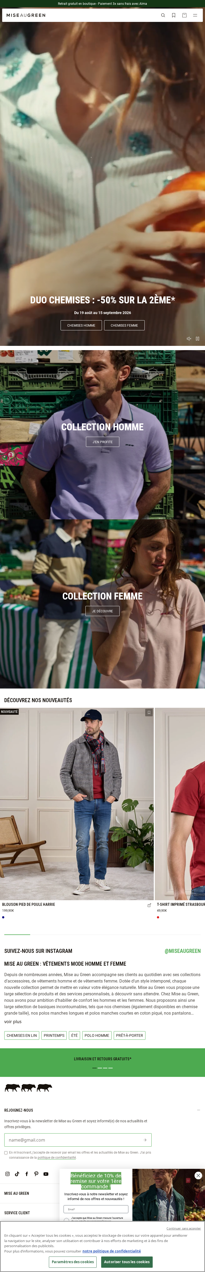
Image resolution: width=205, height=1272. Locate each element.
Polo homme (97, 1035)
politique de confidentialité (57, 1157)
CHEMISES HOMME (81, 325)
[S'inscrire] (145, 1140)
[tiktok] (17, 1174)
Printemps (54, 1035)
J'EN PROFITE (103, 442)
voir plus (13, 1021)
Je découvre (102, 611)
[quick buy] (149, 905)
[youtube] (46, 1174)
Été (74, 1035)
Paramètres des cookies (73, 1261)
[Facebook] (26, 1174)
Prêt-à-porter (129, 1035)
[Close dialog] (198, 1176)
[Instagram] (7, 1174)
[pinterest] (36, 1174)
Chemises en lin (22, 1035)
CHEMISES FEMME (124, 325)
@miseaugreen (183, 951)
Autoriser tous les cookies (126, 1261)
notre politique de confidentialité (111, 1251)
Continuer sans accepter (184, 1228)
